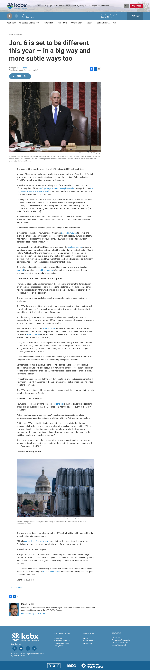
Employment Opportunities (121, 640)
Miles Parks (22, 68)
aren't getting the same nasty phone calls (56, 188)
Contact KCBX (116, 637)
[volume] (16, 16)
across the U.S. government (36, 541)
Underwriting (87, 643)
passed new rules (69, 233)
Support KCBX (76, 23)
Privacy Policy (58, 646)
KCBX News (11, 23)
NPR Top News (15, 34)
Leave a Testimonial (119, 645)
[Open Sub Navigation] (40, 23)
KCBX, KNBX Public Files (62, 641)
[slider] (19, 16)
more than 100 (49, 328)
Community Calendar (106, 23)
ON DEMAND (62, 23)
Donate (137, 6)
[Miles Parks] (14, 609)
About (89, 23)
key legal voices (75, 247)
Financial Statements (61, 643)
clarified (20, 270)
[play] (9, 16)
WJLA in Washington (51, 571)
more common (33, 334)
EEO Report (58, 638)
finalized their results (43, 270)
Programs (48, 23)
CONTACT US (116, 633)
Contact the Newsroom (120, 642)
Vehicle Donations (89, 641)
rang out (59, 404)
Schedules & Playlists (29, 23)
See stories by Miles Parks (33, 613)
